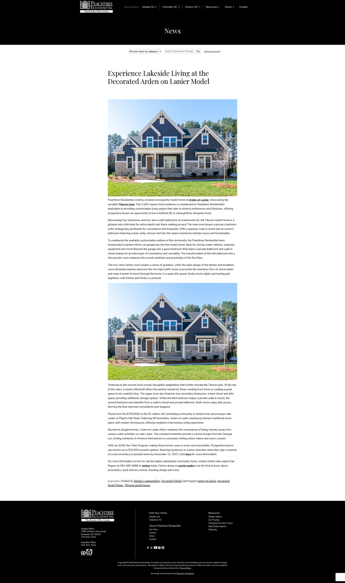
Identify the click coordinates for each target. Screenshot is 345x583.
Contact (243, 7)
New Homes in (132, 7)
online (146, 466)
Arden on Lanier (199, 200)
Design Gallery (215, 516)
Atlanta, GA (148, 7)
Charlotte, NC (169, 7)
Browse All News (212, 51)
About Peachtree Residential (165, 525)
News (152, 536)
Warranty (212, 529)
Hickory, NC (191, 7)
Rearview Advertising (185, 573)
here (188, 454)
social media (186, 466)
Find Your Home (158, 513)
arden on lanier (206, 481)
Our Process (213, 520)
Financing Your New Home (220, 523)
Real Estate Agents (217, 526)
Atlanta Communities (146, 481)
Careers (152, 532)
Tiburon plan (127, 204)
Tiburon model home (137, 485)
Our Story (153, 529)
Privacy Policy (185, 568)
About (228, 7)
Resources (211, 7)
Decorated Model (171, 481)
